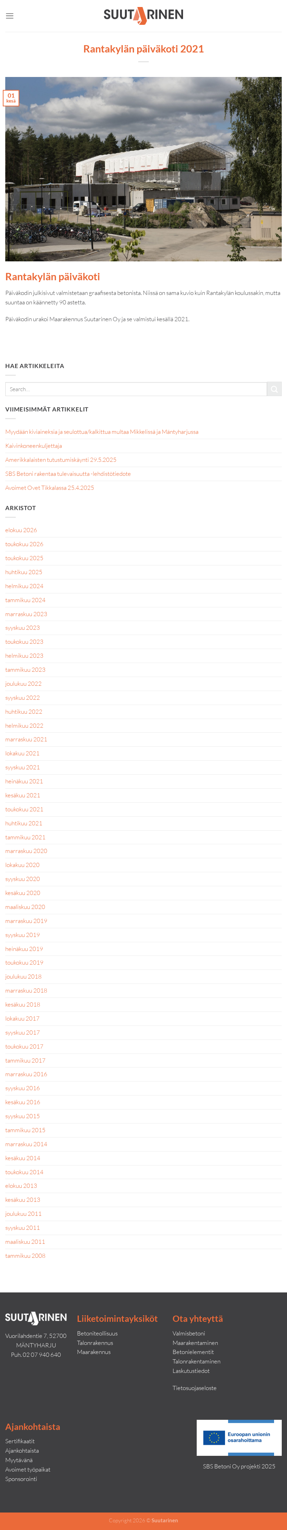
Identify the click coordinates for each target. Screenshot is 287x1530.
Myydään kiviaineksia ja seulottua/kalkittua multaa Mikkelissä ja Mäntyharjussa (101, 431)
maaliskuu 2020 (25, 906)
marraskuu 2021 (26, 739)
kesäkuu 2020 (22, 892)
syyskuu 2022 (22, 697)
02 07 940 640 (42, 1354)
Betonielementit (193, 1351)
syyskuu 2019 (22, 934)
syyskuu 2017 (22, 1032)
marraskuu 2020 (26, 850)
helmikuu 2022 (24, 725)
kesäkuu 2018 (22, 1004)
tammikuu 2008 (25, 1255)
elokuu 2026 (21, 530)
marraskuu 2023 (26, 614)
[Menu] (9, 16)
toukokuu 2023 (24, 641)
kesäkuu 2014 (22, 1158)
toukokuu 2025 (24, 558)
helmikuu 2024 (24, 586)
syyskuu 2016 (22, 1088)
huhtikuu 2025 (23, 572)
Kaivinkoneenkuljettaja (33, 445)
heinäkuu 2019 (24, 948)
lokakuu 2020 (22, 864)
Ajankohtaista (22, 1450)
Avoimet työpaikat (27, 1469)
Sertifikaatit (20, 1441)
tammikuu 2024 (25, 600)
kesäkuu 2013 (22, 1199)
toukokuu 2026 (24, 544)
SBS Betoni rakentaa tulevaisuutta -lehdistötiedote (68, 473)
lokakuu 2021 (22, 753)
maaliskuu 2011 (25, 1241)
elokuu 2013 (21, 1185)
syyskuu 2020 (22, 878)
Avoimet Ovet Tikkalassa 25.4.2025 (49, 487)
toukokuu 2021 (24, 809)
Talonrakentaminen (196, 1361)
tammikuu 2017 (25, 1060)
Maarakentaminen (195, 1342)
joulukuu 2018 (23, 976)
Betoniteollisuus (97, 1333)
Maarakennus (94, 1351)
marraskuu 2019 (26, 920)
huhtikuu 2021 (23, 823)
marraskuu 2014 (26, 1144)
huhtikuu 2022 (23, 711)
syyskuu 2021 (22, 767)
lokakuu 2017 (22, 1018)
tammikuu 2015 (25, 1130)
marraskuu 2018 (26, 990)
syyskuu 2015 (22, 1116)
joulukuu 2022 (23, 683)
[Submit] (274, 389)
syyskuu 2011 (22, 1227)
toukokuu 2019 (24, 962)
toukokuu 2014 (24, 1172)
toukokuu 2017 (24, 1046)
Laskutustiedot (191, 1370)
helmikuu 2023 (24, 655)
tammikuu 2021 (25, 837)
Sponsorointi (21, 1478)
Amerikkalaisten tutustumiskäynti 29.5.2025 (61, 459)
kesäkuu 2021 (22, 795)
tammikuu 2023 (25, 669)
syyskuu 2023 (22, 627)
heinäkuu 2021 (24, 781)
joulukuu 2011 (23, 1213)
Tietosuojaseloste (195, 1387)
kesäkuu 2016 (22, 1102)
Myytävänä (19, 1460)
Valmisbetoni (189, 1333)
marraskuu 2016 (26, 1074)
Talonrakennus (95, 1342)
